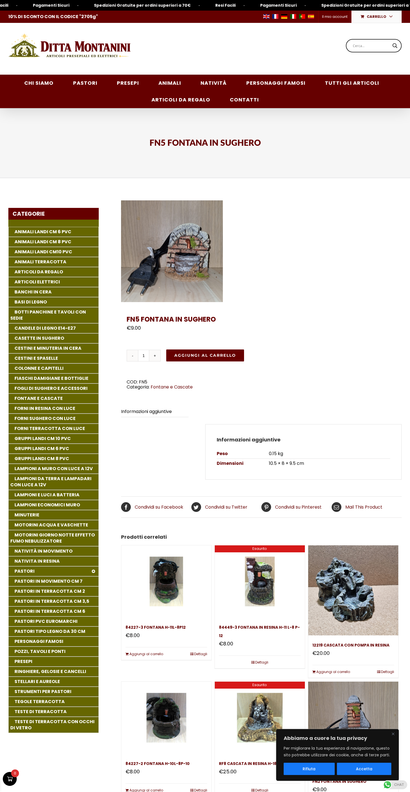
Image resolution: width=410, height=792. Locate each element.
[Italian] (293, 16)
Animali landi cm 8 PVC (43, 242)
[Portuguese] (302, 16)
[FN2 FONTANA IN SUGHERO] (353, 727)
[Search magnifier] (395, 46)
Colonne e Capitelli (39, 368)
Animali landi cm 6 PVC (43, 232)
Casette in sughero (39, 338)
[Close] (393, 733)
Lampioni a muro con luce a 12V (54, 468)
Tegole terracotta (40, 701)
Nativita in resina (37, 561)
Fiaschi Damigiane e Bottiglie (51, 378)
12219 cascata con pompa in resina (350, 645)
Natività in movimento (44, 551)
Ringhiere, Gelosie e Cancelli (50, 671)
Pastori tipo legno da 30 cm (50, 631)
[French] (275, 16)
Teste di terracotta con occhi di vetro (52, 724)
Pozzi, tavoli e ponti (40, 651)
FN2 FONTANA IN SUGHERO (339, 781)
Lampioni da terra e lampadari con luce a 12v (50, 481)
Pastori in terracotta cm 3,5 (52, 601)
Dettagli (200, 654)
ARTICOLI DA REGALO (39, 272)
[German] (284, 16)
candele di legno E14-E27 (45, 328)
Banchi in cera (33, 292)
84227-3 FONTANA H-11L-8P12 (156, 627)
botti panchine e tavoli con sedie (48, 315)
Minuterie (27, 515)
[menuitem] (334, 17)
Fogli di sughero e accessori (51, 388)
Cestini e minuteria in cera (48, 348)
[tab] (154, 411)
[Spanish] (311, 16)
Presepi (23, 661)
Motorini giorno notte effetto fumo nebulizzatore (52, 538)
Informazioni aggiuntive (146, 411)
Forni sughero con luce (45, 418)
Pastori (25, 571)
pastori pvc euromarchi (46, 621)
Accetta (364, 769)
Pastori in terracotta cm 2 (50, 591)
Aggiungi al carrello (205, 355)
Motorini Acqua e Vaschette (51, 525)
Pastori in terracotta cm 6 (50, 611)
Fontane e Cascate (172, 387)
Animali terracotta (40, 262)
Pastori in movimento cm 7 (49, 581)
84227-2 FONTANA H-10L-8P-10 (158, 763)
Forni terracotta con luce (50, 428)
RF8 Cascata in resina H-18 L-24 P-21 (257, 763)
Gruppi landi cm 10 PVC (43, 438)
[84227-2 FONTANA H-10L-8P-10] (166, 718)
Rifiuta (309, 769)
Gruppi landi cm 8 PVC (42, 458)
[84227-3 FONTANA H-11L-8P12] (166, 581)
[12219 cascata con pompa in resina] (353, 590)
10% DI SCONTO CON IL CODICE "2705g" (53, 16)
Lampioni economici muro (47, 505)
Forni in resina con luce (45, 408)
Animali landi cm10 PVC (43, 252)
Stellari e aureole (37, 681)
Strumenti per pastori (43, 691)
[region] (337, 755)
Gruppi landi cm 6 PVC (42, 448)
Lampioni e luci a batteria (47, 495)
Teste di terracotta (41, 711)
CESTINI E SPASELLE (36, 358)
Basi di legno (31, 302)
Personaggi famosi (39, 641)
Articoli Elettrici (37, 282)
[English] (266, 16)
